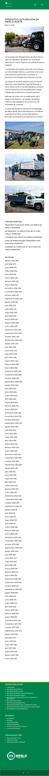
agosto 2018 (9, 593)
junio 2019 (9, 558)
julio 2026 (9, 264)
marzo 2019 (9, 569)
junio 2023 (9, 392)
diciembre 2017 (11, 620)
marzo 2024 (9, 361)
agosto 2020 (10, 510)
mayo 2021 (9, 479)
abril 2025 (9, 316)
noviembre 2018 (11, 582)
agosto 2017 (9, 634)
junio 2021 (9, 475)
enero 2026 (9, 285)
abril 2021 (8, 482)
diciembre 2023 (11, 371)
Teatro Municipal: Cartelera (16, 742)
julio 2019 (8, 555)
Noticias (9, 720)
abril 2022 (9, 440)
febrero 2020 (10, 530)
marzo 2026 (9, 278)
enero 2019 (9, 575)
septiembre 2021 (11, 465)
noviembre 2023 (11, 375)
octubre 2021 (10, 461)
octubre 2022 (10, 420)
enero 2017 (9, 659)
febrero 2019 (10, 572)
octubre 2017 (10, 627)
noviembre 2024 (11, 333)
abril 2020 (9, 524)
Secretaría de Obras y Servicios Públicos (20, 693)
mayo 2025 (9, 312)
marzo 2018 (9, 610)
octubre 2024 (10, 337)
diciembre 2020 (11, 496)
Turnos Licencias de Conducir (17, 726)
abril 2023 (9, 399)
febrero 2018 (10, 614)
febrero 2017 (10, 655)
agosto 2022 (10, 427)
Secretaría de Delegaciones (16, 703)
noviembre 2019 (11, 541)
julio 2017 (8, 638)
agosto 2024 (10, 344)
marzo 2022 (9, 444)
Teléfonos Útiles (12, 740)
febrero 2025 (10, 323)
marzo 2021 (9, 486)
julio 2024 (9, 347)
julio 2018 (8, 596)
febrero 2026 (10, 281)
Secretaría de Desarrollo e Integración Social (22, 705)
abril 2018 (9, 607)
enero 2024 (9, 368)
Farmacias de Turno (13, 738)
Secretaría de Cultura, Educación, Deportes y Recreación (22, 697)
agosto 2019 (9, 551)
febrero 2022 (10, 447)
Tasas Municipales (13, 724)
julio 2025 (9, 306)
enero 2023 (9, 409)
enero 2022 (9, 451)
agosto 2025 (10, 302)
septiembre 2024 (12, 340)
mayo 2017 (9, 645)
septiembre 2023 (12, 382)
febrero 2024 (10, 364)
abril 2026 (9, 274)
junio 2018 (9, 600)
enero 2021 (9, 492)
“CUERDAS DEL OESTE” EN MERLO (19, 237)
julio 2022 (9, 430)
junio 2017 (9, 641)
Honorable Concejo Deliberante (17, 709)
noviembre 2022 (11, 416)
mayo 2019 (9, 562)
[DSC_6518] (24, 149)
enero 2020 (9, 534)
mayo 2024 (9, 354)
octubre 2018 (10, 586)
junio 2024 (9, 351)
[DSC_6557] (24, 213)
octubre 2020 (10, 503)
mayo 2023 (9, 396)
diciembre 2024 (11, 330)
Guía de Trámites (12, 722)
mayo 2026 (9, 271)
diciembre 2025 (11, 288)
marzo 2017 (9, 652)
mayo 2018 (9, 603)
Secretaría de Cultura (14, 701)
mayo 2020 (9, 520)
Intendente (10, 687)
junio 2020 (9, 517)
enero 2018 (9, 617)
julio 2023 (9, 389)
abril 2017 (8, 648)
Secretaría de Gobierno (14, 689)
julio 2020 (9, 513)
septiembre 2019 (12, 548)
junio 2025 (9, 309)
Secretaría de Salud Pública (16, 695)
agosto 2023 (10, 385)
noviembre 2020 (11, 499)
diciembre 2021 (11, 454)
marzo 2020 (9, 527)
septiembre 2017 (11, 631)
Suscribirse (10, 718)
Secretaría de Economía (15, 691)
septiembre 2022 (12, 423)
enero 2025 (9, 326)
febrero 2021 (10, 489)
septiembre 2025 (12, 299)
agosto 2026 (10, 261)
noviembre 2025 (11, 292)
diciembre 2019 (11, 537)
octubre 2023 (10, 378)
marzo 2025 (9, 319)
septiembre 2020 (12, 506)
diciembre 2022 (11, 413)
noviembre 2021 (11, 458)
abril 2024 (9, 357)
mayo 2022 (9, 437)
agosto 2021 (9, 468)
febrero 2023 (10, 406)
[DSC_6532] (24, 181)
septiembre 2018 (12, 589)
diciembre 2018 (11, 579)
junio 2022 (9, 434)
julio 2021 (8, 472)
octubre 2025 (10, 295)
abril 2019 (9, 565)
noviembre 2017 (11, 624)
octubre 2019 (10, 544)
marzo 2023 (9, 402)
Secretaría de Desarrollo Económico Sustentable (23, 707)
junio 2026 (9, 268)
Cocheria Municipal (13, 728)
